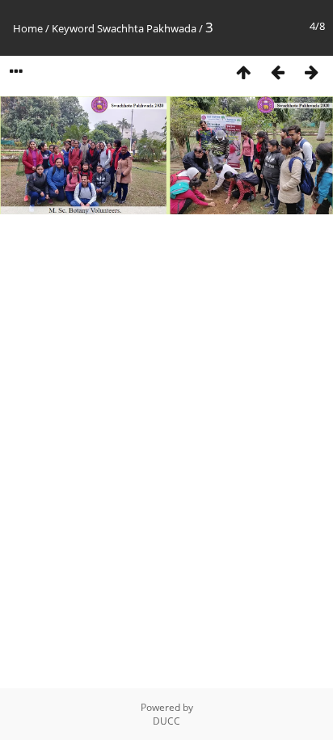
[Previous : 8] (277, 72)
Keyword (73, 28)
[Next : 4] (311, 72)
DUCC (166, 721)
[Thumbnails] (243, 72)
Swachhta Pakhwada (146, 28)
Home (28, 28)
